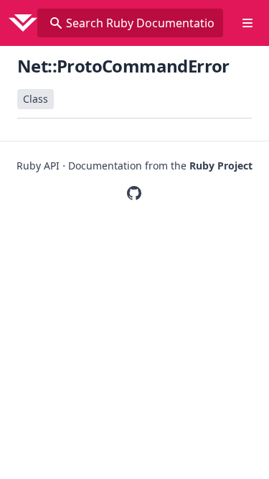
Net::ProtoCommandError (123, 66)
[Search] (56, 23)
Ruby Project (221, 165)
